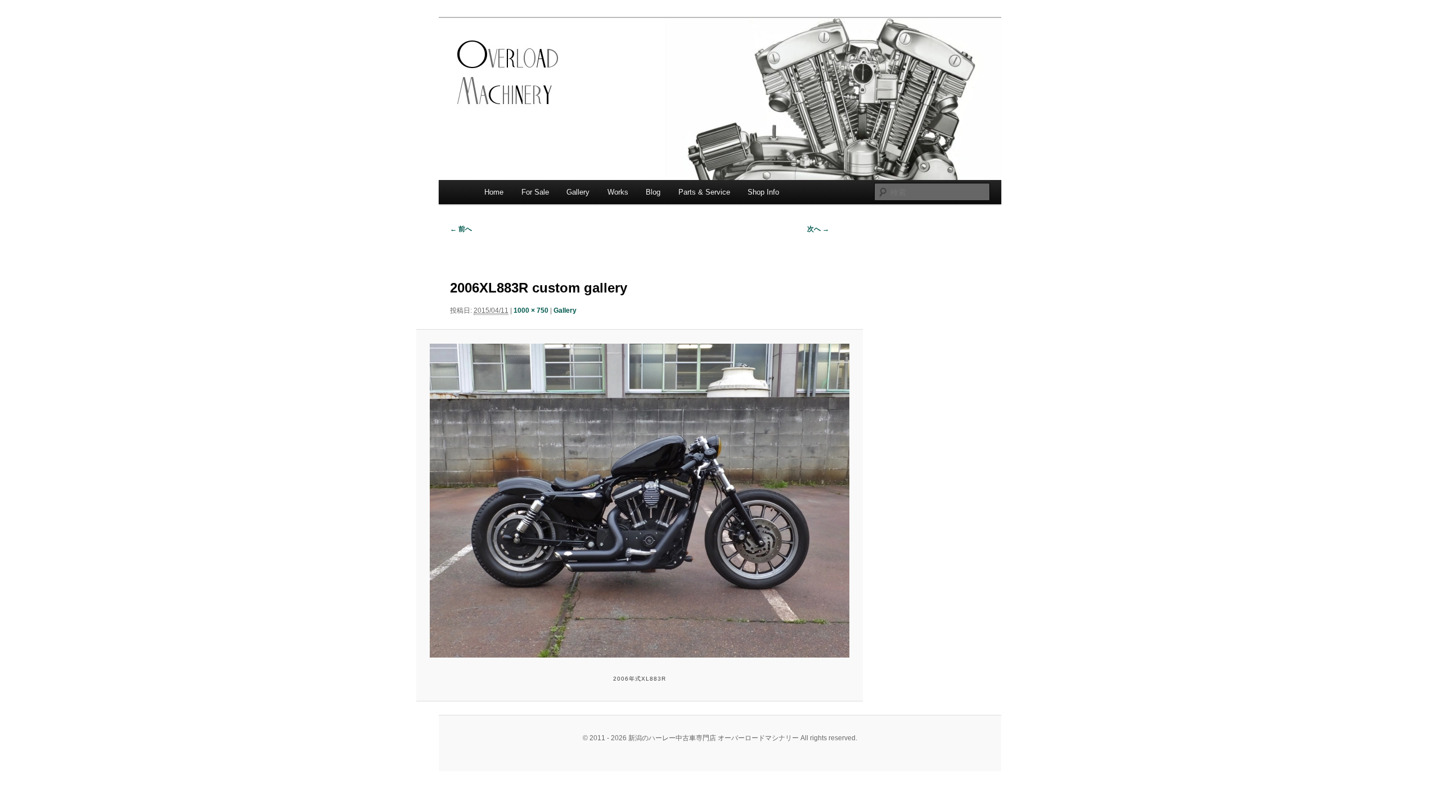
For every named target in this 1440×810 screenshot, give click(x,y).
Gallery (578, 192)
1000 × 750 (531, 310)
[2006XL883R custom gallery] (639, 501)
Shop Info (763, 192)
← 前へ (461, 229)
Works (618, 192)
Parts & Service (704, 192)
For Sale (535, 192)
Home (493, 192)
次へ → (818, 229)
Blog (653, 192)
